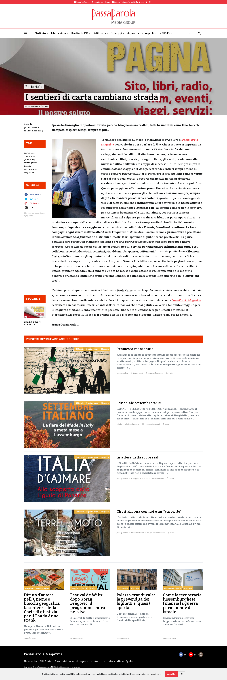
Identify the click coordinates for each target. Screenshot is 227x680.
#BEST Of (166, 33)
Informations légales (120, 661)
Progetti (148, 33)
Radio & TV (79, 33)
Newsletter (31, 661)
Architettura (123, 588)
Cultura (84, 588)
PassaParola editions (101, 2)
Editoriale (33, 86)
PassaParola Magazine (186, 300)
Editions (99, 33)
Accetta (171, 674)
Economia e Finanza (172, 588)
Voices (117, 2)
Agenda (133, 33)
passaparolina (122, 373)
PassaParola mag (83, 2)
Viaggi (116, 33)
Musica (92, 588)
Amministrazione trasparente (73, 661)
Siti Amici (46, 661)
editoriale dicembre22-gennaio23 (30, 156)
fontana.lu (76, 667)
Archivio (99, 661)
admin (119, 424)
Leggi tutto (156, 674)
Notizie (40, 33)
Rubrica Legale (42, 588)
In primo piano (92, 349)
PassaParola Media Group (133, 2)
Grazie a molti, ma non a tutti (33, 323)
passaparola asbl (46, 667)
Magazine (58, 33)
